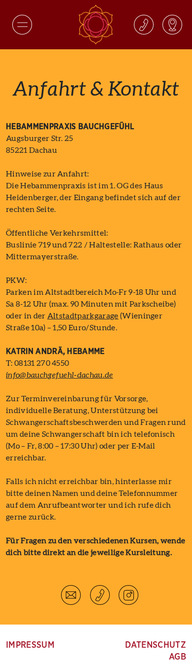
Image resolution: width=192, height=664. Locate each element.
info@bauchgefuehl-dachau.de (59, 375)
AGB (177, 657)
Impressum (30, 645)
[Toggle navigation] (22, 24)
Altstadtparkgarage (83, 316)
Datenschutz (155, 645)
